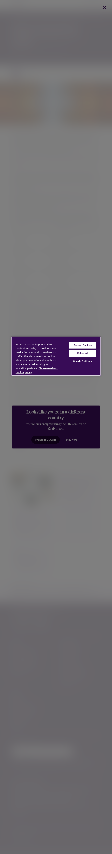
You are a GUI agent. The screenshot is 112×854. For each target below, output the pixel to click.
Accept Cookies (83, 345)
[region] (56, 356)
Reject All (83, 353)
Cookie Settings (82, 361)
